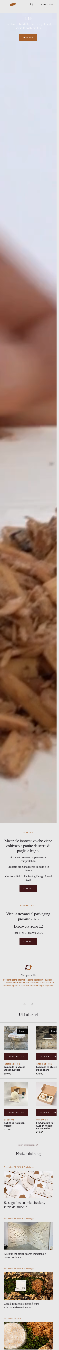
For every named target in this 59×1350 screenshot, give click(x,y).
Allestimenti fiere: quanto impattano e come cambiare (25, 1255)
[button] (5, 4)
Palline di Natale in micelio (14, 1124)
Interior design (12, 1064)
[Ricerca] (31, 4)
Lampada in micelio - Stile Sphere (47, 1068)
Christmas (9, 1120)
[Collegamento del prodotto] (16, 1038)
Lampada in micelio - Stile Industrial (15, 1068)
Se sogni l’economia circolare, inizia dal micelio (24, 1205)
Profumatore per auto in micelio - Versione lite (45, 1125)
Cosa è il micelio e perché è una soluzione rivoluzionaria (21, 1305)
